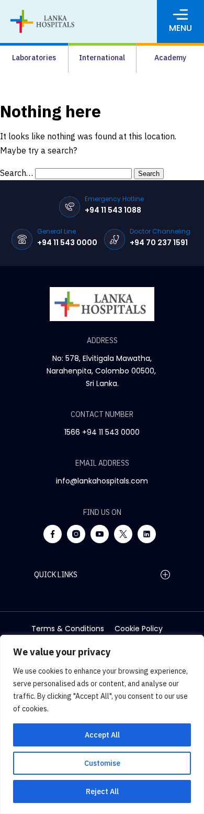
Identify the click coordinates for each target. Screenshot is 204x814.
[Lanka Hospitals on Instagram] (76, 534)
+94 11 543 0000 (67, 242)
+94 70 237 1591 (159, 242)
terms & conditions (67, 628)
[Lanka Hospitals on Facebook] (52, 534)
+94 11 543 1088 (113, 210)
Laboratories (34, 57)
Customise (102, 763)
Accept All (102, 735)
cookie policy (139, 628)
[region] (102, 724)
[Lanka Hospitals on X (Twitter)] (123, 534)
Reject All (102, 791)
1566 (72, 432)
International (102, 57)
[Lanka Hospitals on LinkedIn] (147, 534)
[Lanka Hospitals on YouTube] (99, 534)
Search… (16, 173)
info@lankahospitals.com (102, 481)
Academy (170, 57)
